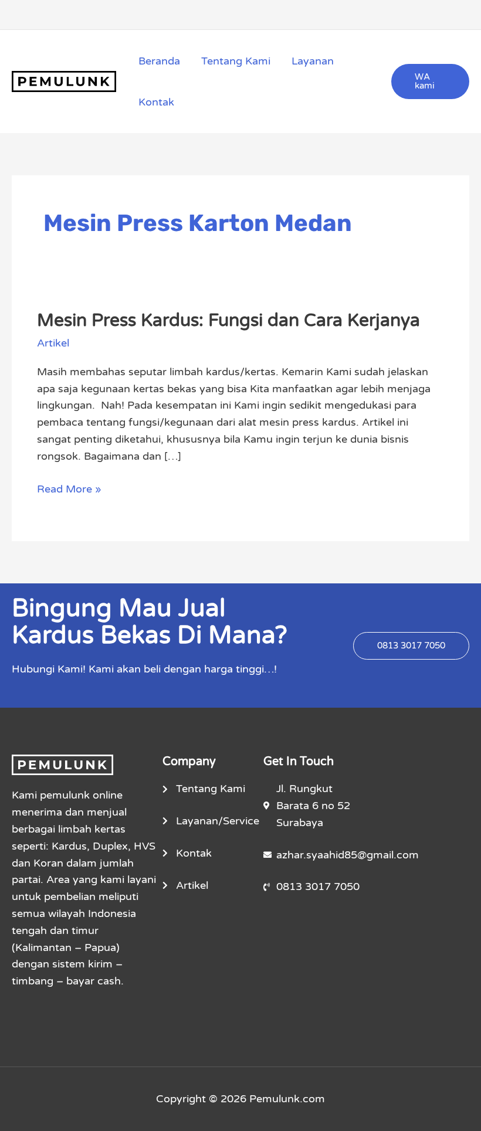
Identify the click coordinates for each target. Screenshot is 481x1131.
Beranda (159, 61)
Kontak (156, 102)
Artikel (53, 343)
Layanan (313, 61)
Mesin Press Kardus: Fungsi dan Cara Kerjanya (228, 320)
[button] (430, 81)
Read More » (69, 488)
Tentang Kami (235, 61)
